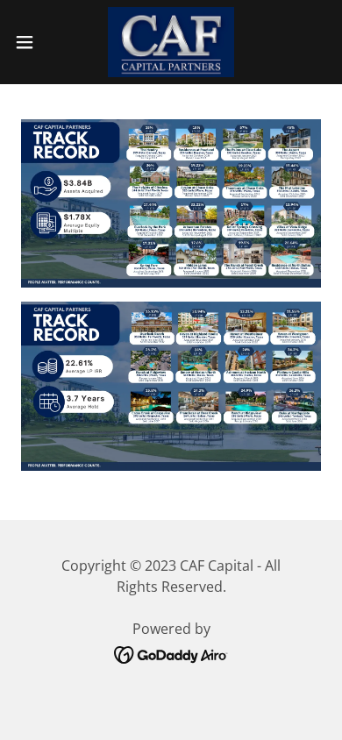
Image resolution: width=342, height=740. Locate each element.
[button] (31, 42)
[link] (171, 42)
